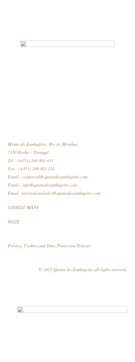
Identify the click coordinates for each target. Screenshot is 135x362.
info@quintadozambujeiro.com (50, 185)
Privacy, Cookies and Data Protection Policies (49, 246)
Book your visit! (67, 352)
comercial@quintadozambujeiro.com (55, 177)
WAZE (13, 222)
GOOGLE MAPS (23, 207)
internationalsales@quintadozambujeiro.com (60, 193)
